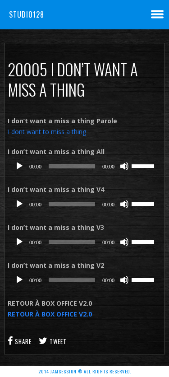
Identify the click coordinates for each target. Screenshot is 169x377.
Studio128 (26, 14)
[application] (84, 166)
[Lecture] (19, 166)
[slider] (144, 165)
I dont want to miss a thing (47, 131)
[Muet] (124, 166)
